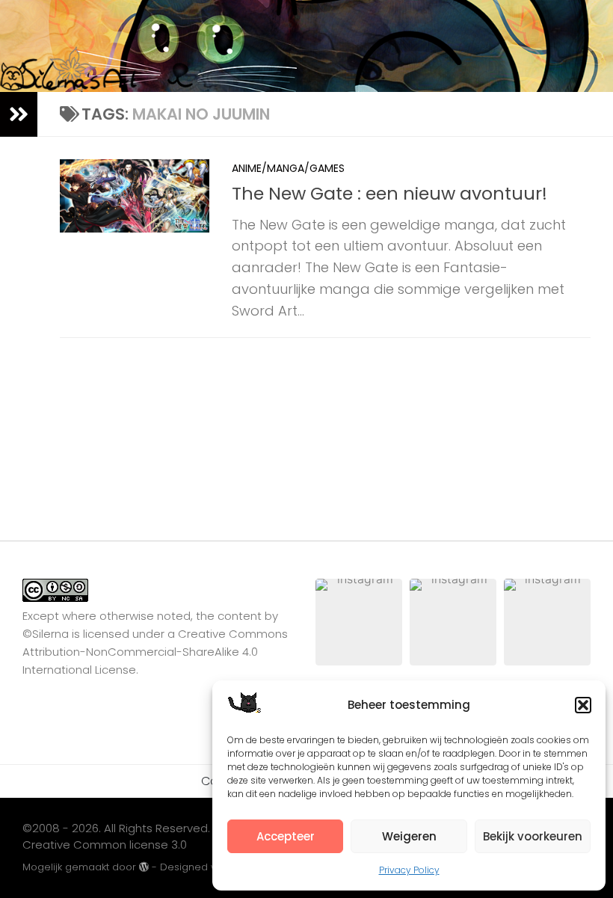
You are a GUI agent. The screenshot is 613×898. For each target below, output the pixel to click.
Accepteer (285, 836)
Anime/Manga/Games (288, 168)
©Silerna (45, 634)
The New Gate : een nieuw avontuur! (389, 193)
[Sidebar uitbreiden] (18, 114)
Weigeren (409, 836)
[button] (583, 705)
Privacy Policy (409, 870)
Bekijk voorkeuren (532, 836)
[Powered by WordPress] (144, 867)
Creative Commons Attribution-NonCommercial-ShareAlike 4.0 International (155, 651)
